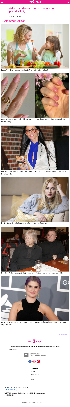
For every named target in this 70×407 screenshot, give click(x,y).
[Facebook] (30, 361)
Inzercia (33, 371)
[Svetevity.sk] (35, 2)
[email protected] (11, 390)
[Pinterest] (38, 361)
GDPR (32, 379)
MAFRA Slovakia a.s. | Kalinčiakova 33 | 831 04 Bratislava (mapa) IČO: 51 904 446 (24, 394)
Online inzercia (35, 374)
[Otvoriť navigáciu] (2, 2)
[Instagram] (34, 361)
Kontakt (33, 376)
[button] (68, 2)
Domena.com (45, 402)
